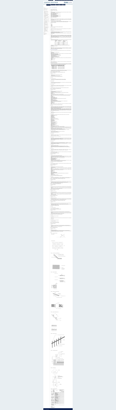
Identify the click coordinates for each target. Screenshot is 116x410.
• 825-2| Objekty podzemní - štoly (46, 25)
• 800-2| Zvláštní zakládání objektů (46, 11)
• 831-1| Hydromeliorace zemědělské (46, 29)
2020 (62, 0)
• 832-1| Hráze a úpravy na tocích (46, 31)
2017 (57, 0)
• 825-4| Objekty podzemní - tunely (46, 26)
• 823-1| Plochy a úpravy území (46, 20)
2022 (65, 0)
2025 (70, 0)
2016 (55, 0)
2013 (50, 0)
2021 (63, 0)
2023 (67, 0)
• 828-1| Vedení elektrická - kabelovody (46, 28)
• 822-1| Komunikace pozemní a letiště (46, 19)
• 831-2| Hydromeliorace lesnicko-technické (46, 30)
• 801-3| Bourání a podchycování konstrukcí (46, 16)
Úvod (44, 7)
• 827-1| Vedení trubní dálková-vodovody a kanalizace (46, 27)
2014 (52, 0)
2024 (68, 0)
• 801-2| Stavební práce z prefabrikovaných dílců (46, 15)
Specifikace (45, 34)
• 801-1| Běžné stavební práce (46, 14)
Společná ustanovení (45, 9)
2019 (60, 0)
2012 (49, 0)
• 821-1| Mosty (45, 18)
